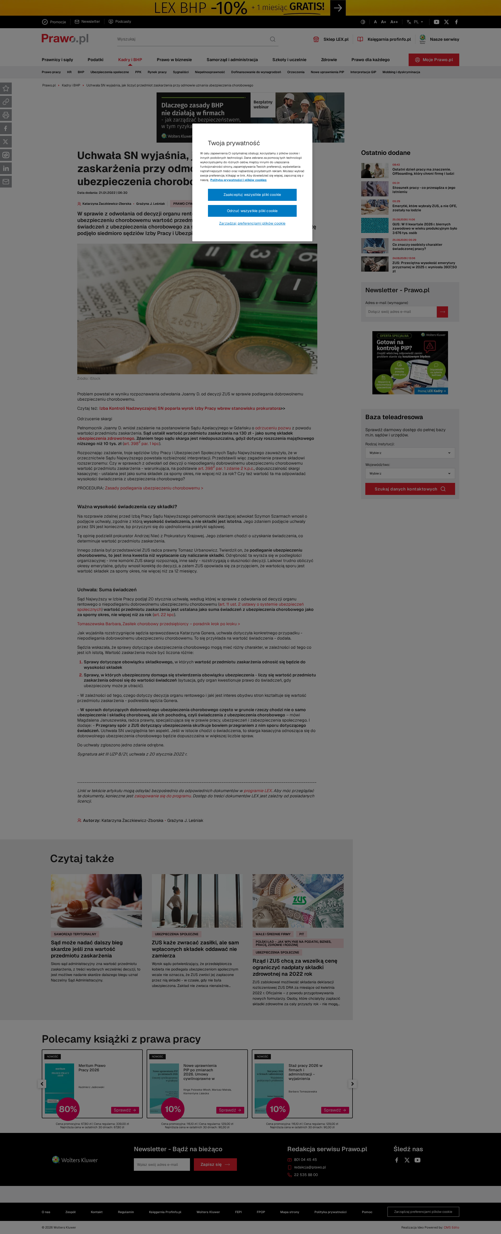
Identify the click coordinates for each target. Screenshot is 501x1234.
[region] (252, 183)
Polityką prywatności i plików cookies (238, 180)
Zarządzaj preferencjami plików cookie (252, 223)
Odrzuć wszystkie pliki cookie (252, 210)
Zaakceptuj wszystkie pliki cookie (252, 194)
